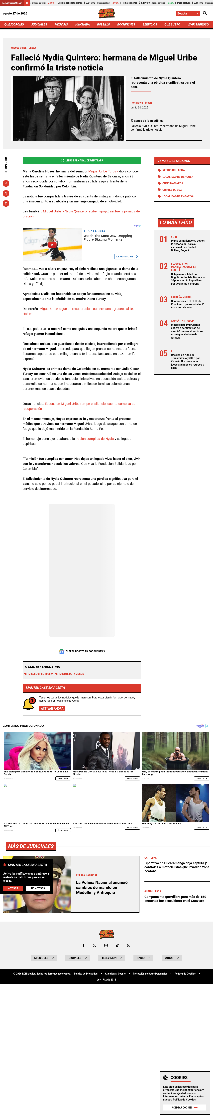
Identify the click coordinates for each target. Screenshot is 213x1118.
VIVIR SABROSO (198, 24)
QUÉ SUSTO (172, 24)
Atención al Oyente (115, 973)
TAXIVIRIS (61, 24)
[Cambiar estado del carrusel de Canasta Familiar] (27, 3)
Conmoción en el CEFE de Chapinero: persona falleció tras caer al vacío (187, 304)
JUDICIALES (39, 24)
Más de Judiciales (31, 846)
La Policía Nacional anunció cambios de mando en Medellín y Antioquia (102, 887)
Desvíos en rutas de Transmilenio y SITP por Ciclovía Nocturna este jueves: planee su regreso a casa (187, 361)
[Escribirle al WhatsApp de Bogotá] (128, 945)
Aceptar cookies (182, 1107)
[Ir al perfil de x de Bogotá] (94, 945)
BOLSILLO (103, 24)
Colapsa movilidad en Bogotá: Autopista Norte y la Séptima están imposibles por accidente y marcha (188, 279)
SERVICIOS (150, 24)
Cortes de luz (172, 189)
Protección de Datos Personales (150, 973)
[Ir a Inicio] (106, 13)
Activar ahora (52, 708)
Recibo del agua (173, 170)
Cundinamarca (172, 183)
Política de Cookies (184, 1099)
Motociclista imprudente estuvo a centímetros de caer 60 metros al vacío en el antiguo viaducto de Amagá (187, 331)
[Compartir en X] (6, 193)
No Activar (38, 888)
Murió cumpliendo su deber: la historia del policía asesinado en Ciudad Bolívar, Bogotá (188, 245)
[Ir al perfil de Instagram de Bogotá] (106, 945)
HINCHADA (82, 24)
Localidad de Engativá (178, 196)
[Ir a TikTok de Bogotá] (117, 945)
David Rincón (144, 102)
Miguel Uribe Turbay (103, 171)
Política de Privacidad (86, 973)
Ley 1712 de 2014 (106, 979)
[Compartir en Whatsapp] (6, 203)
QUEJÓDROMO (14, 24)
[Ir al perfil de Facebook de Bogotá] (83, 945)
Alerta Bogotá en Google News (85, 651)
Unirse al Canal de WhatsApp (84, 160)
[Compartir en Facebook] (6, 183)
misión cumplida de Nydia (95, 439)
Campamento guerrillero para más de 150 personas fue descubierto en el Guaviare (175, 899)
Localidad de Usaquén (177, 176)
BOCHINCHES (126, 24)
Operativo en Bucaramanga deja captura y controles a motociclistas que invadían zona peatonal (176, 867)
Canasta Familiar (12, 3)
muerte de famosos (71, 673)
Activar (13, 888)
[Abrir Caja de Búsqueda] (205, 13)
